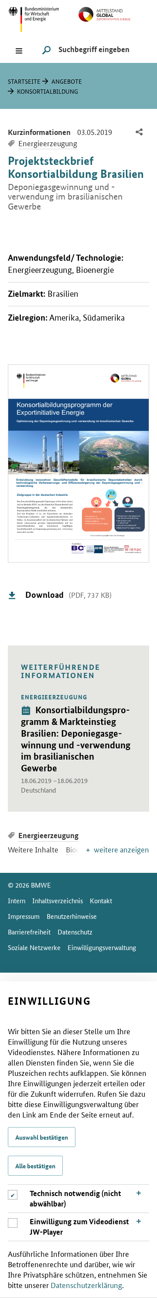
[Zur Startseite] (113, 13)
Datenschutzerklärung (86, 1284)
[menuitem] (139, 132)
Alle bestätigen (35, 1165)
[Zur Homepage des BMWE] (43, 18)
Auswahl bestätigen (41, 1137)
